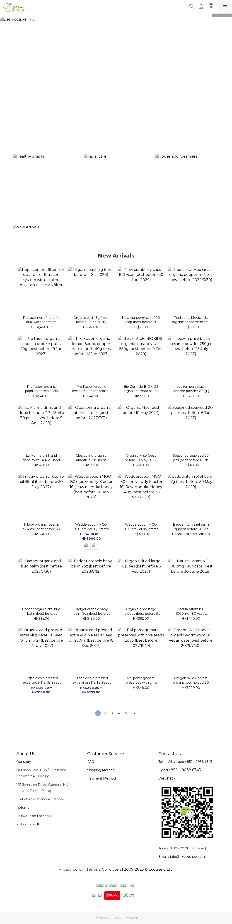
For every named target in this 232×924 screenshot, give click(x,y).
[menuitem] (98, 713)
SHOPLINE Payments (124, 917)
